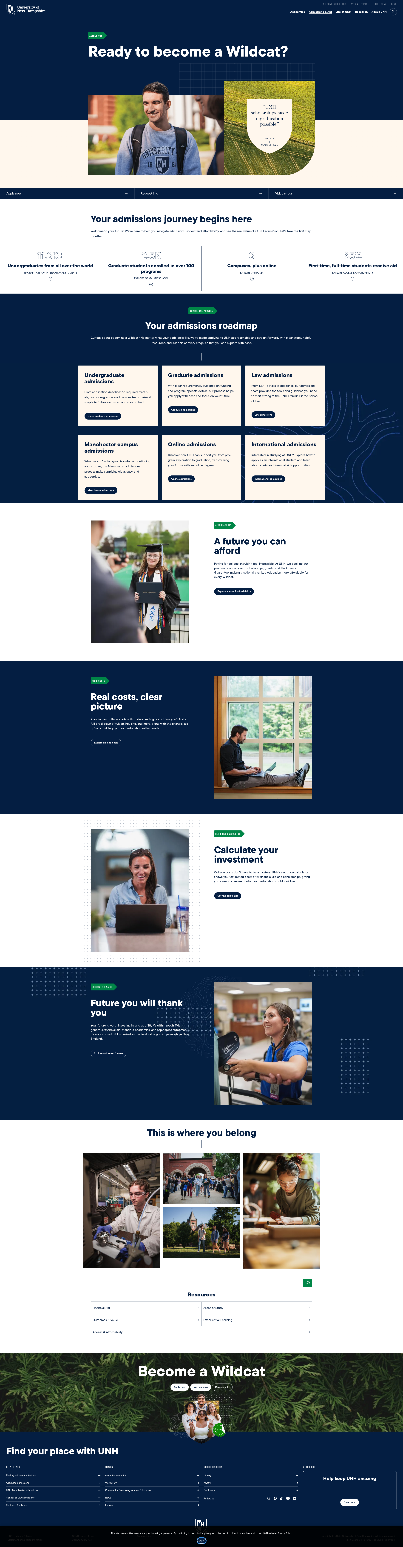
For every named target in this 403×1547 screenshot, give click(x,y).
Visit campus (201, 1387)
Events (109, 1505)
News (108, 1497)
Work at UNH (112, 1483)
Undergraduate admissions (103, 416)
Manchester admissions (101, 490)
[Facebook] (276, 1498)
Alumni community (115, 1475)
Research (361, 12)
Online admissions (181, 479)
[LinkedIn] (295, 1498)
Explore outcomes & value (108, 1053)
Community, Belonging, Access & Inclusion (128, 1490)
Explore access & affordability (234, 591)
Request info (222, 1387)
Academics (297, 12)
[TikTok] (282, 1498)
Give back (350, 1502)
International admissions (268, 479)
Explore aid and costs (106, 742)
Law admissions (263, 415)
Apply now (179, 1387)
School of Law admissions (20, 1497)
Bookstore (209, 1490)
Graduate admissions (183, 410)
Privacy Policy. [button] (285, 1533)
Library (207, 1475)
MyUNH (208, 1483)
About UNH (379, 12)
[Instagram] (269, 1498)
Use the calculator (227, 896)
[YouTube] (289, 1498)
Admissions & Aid (320, 12)
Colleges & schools (16, 1505)
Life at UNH (343, 12)
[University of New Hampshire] (28, 9)
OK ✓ (201, 1540)
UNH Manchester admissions (22, 1490)
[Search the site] (393, 11)
